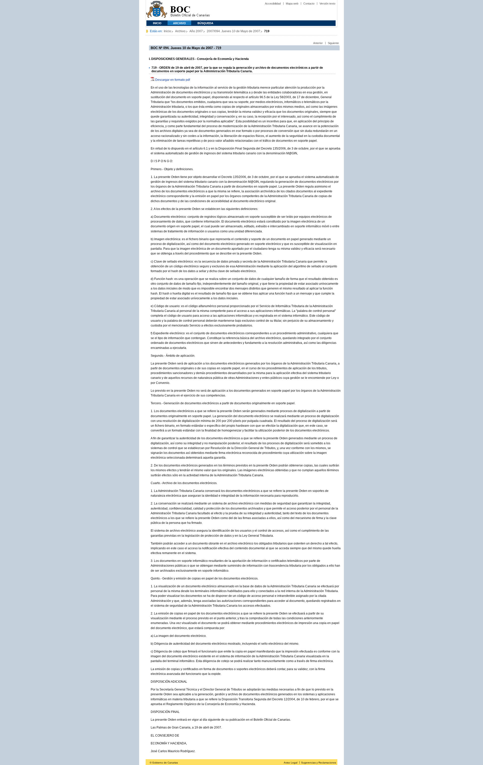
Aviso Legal (290, 762)
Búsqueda (205, 23)
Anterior (318, 43)
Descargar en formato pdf (172, 80)
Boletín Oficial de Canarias (190, 10)
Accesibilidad (273, 3)
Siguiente (333, 43)
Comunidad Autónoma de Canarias (156, 10)
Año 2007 (196, 31)
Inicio (157, 23)
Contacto (308, 3)
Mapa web (292, 3)
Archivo (179, 23)
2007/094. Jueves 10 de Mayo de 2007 (233, 31)
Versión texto (327, 3)
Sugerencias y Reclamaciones (318, 762)
